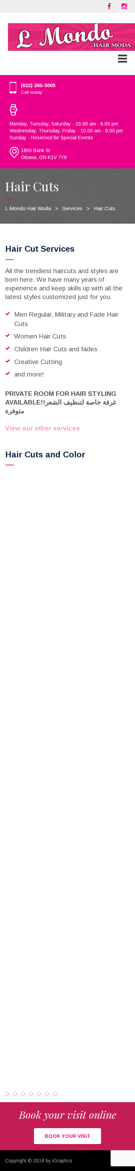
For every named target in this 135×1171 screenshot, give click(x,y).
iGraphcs (62, 1160)
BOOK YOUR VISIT (67, 1136)
